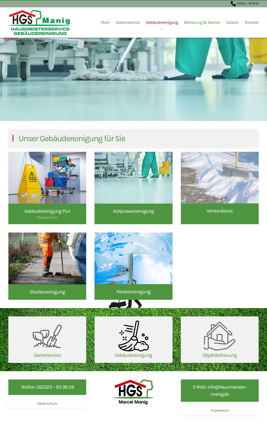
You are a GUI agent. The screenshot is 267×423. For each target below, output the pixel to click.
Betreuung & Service (202, 22)
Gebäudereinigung (162, 22)
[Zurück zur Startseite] (39, 22)
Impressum (219, 410)
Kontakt (252, 22)
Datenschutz (47, 403)
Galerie (232, 22)
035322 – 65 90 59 (248, 3)
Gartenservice (128, 22)
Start (105, 22)
